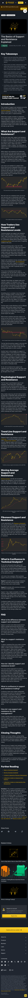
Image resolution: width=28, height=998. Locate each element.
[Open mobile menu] (25, 2)
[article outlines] (25, 11)
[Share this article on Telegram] (15, 831)
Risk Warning (22, 989)
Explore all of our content (13, 930)
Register (20, 2)
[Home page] (9, 3)
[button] (25, 3)
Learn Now (23, 8)
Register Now (14, 915)
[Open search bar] (15, 2)
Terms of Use (17, 989)
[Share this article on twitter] (2, 831)
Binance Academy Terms (6, 990)
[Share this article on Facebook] (8, 831)
